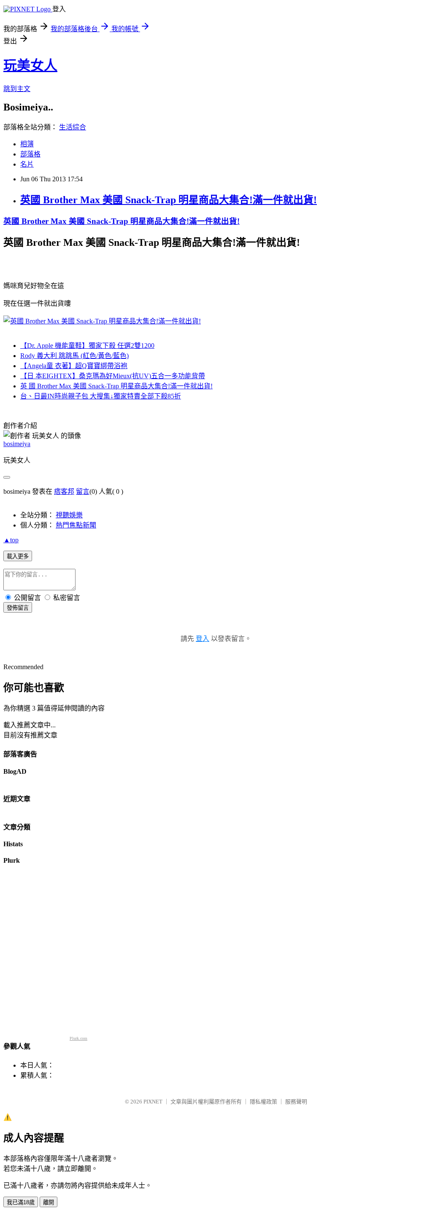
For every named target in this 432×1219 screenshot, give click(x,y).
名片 (27, 164)
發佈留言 (18, 608)
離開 (48, 1202)
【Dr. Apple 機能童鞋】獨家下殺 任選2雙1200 (87, 345)
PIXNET (152, 1101)
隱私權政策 (263, 1101)
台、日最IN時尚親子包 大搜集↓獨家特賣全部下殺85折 (100, 396)
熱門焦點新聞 (76, 525)
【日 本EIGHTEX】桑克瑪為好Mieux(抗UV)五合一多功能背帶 (112, 375)
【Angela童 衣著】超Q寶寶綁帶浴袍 (73, 365)
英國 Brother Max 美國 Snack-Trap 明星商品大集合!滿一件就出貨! (168, 199)
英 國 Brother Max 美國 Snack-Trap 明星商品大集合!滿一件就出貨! (116, 386)
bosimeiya (16, 443)
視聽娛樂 (69, 515)
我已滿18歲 (21, 1202)
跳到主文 (16, 88)
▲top (11, 540)
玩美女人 (30, 65)
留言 (82, 491)
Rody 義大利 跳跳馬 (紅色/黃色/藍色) (74, 355)
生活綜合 (72, 127)
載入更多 (18, 556)
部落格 (30, 154)
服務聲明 (296, 1101)
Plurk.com (78, 1038)
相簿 (27, 144)
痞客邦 (64, 491)
